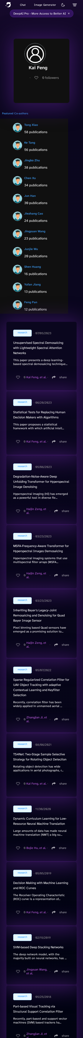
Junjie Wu (31, 249)
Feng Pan (30, 302)
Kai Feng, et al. (36, 377)
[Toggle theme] (63, 4)
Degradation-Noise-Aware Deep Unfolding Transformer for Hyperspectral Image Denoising (41, 481)
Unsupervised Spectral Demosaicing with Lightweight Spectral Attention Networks (38, 348)
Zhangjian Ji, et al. (36, 719)
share (63, 377)
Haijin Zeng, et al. (36, 511)
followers (50, 77)
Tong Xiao (31, 125)
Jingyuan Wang (34, 231)
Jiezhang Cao (33, 213)
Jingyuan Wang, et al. (36, 971)
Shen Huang (32, 267)
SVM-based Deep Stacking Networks (38, 947)
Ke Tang (29, 142)
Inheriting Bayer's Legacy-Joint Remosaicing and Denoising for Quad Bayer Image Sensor (39, 615)
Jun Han (30, 196)
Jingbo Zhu (32, 160)
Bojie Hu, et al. (36, 848)
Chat (23, 5)
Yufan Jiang (32, 284)
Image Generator (45, 5)
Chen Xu (30, 178)
